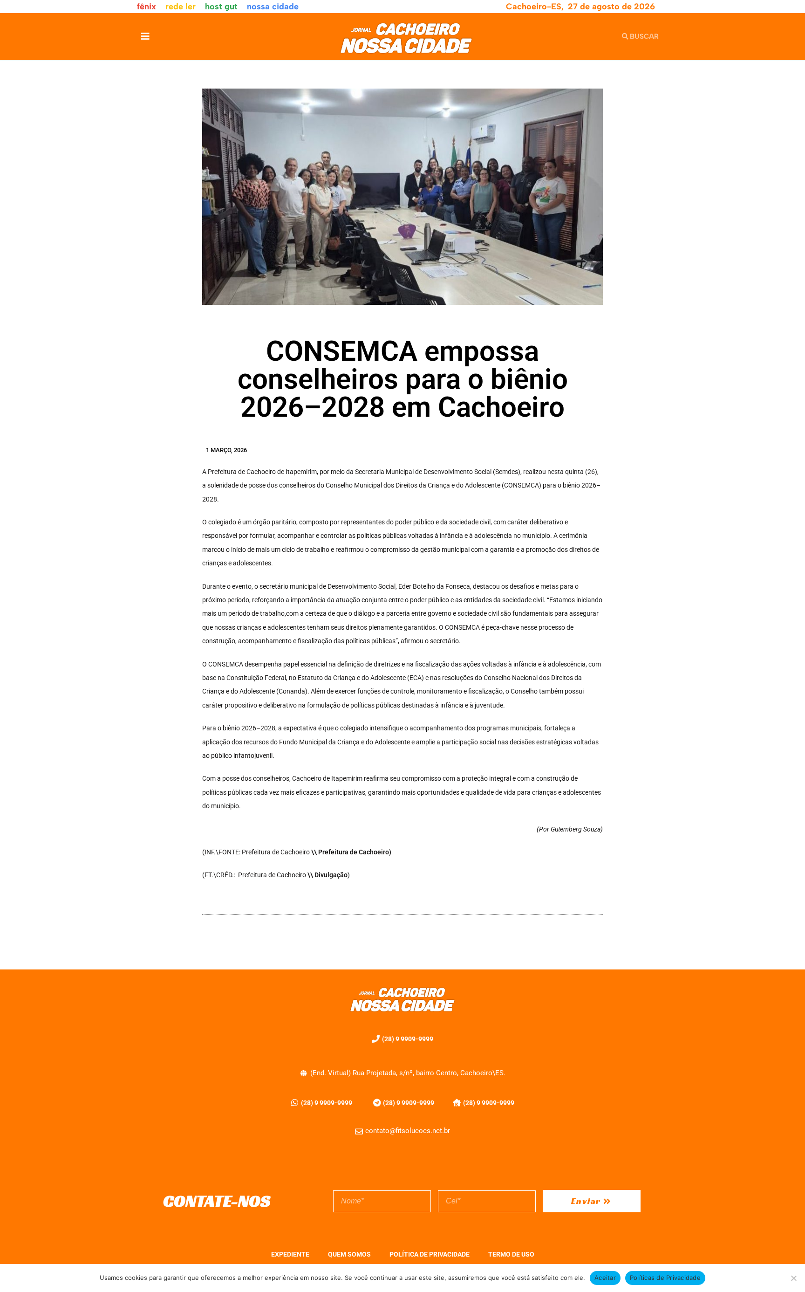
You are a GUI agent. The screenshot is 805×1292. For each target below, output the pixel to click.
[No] (793, 1278)
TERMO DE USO (511, 1254)
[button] (145, 36)
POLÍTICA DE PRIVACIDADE (429, 1254)
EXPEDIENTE (290, 1254)
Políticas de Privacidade (665, 1277)
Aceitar (605, 1277)
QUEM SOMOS (349, 1254)
